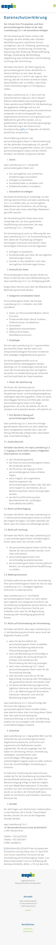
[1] (23, 129)
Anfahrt (28, 910)
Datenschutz (28, 931)
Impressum (28, 928)
